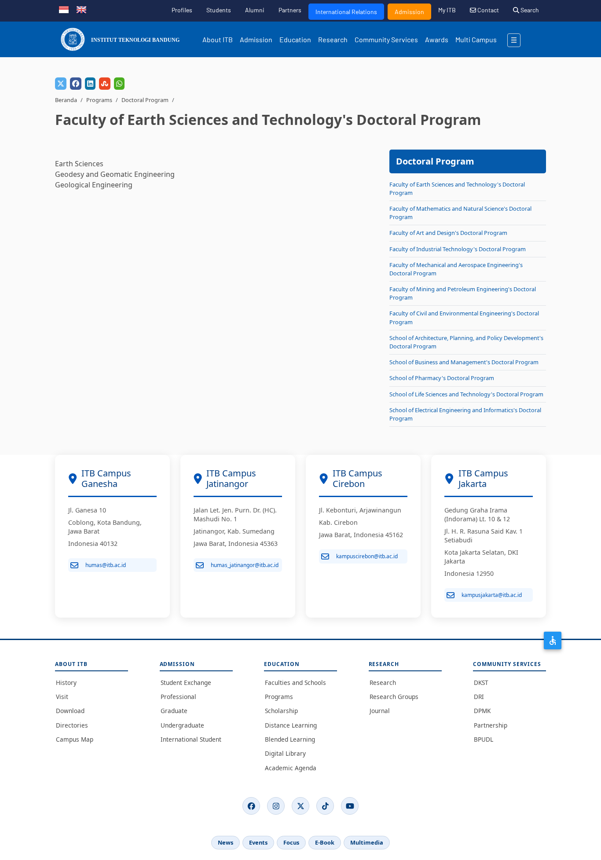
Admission (409, 11)
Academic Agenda (290, 768)
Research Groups (394, 696)
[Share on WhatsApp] (119, 83)
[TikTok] (325, 806)
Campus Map (74, 739)
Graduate (174, 710)
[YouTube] (350, 806)
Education (295, 39)
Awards (436, 39)
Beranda (66, 100)
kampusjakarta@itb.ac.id (492, 595)
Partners (290, 10)
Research (333, 39)
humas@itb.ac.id (105, 565)
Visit (62, 696)
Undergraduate (182, 725)
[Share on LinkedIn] (90, 83)
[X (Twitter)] (300, 806)
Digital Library (285, 753)
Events (258, 842)
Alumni (254, 10)
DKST (481, 682)
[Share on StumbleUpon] (104, 83)
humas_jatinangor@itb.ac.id (245, 565)
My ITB (447, 10)
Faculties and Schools (295, 682)
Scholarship (281, 710)
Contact (487, 10)
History (66, 682)
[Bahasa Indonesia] (64, 9)
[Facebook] (251, 806)
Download (70, 710)
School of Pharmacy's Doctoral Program (441, 378)
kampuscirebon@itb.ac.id (367, 556)
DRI (479, 696)
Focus (291, 842)
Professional (178, 696)
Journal (380, 710)
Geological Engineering (93, 185)
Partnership (490, 725)
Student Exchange (186, 682)
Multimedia (366, 842)
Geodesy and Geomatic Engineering (115, 174)
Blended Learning (290, 739)
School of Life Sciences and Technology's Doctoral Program (466, 394)
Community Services (386, 39)
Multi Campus (476, 39)
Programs (99, 100)
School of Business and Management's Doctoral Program (464, 362)
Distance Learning (291, 725)
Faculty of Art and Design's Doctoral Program (448, 233)
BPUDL (483, 739)
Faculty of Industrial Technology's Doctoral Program (457, 249)
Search (529, 10)
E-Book (324, 842)
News (225, 842)
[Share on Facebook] (75, 83)
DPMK (482, 710)
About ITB (217, 39)
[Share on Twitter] (60, 83)
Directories (72, 725)
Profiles (182, 10)
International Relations (346, 11)
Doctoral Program (145, 100)
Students (218, 10)
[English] (81, 9)
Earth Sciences (79, 163)
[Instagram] (276, 806)
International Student (191, 739)
